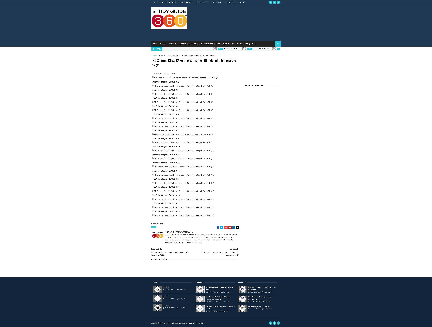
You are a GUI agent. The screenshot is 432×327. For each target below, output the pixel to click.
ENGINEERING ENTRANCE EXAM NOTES (259, 306)
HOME (155, 2)
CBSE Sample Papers (244, 49)
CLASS (162, 43)
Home (155, 43)
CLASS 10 (172, 43)
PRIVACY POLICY (202, 2)
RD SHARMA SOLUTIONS (225, 43)
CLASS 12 (192, 43)
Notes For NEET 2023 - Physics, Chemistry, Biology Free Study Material (218, 298)
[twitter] (270, 2)
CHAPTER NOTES (186, 2)
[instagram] (278, 2)
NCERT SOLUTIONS (168, 2)
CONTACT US (230, 2)
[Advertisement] (240, 23)
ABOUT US (242, 2)
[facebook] (274, 2)
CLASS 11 (182, 43)
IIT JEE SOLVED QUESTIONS (247, 43)
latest (204, 48)
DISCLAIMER (216, 2)
